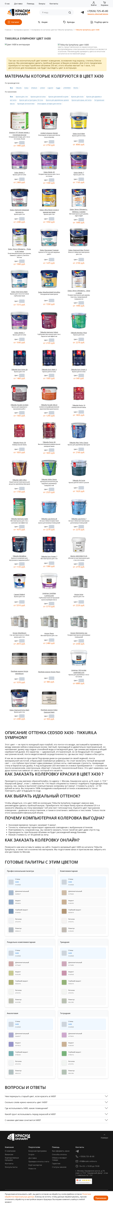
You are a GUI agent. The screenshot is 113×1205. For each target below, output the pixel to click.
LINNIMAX (67, 88)
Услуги (31, 1154)
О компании (10, 1151)
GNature (34, 88)
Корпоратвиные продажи (12, 1159)
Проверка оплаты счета (38, 1161)
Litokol (42, 88)
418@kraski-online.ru (88, 1161)
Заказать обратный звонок (98, 14)
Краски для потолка (38, 96)
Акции (44, 22)
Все (11, 88)
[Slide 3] (32, 42)
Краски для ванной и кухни (58, 96)
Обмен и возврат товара (59, 1159)
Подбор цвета (101, 22)
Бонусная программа (37, 1151)
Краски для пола (77, 96)
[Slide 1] (24, 42)
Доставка (18, 4)
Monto (75, 88)
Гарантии (56, 1163)
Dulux (26, 88)
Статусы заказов (59, 1167)
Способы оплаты (59, 1154)
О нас (7, 4)
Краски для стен (22, 96)
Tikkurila (19, 88)
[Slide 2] (28, 42)
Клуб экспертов (35, 1165)
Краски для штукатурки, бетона (31, 100)
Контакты (54, 4)
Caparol (50, 88)
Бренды (71, 22)
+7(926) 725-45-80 (97, 11)
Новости (32, 1168)
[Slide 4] (36, 42)
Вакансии (9, 1154)
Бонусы (42, 4)
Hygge (58, 88)
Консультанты (11, 1167)
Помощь (30, 4)
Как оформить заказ (60, 1151)
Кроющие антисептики (25, 104)
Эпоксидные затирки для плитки (49, 104)
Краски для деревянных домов (57, 100)
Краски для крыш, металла (81, 100)
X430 (17, 882)
